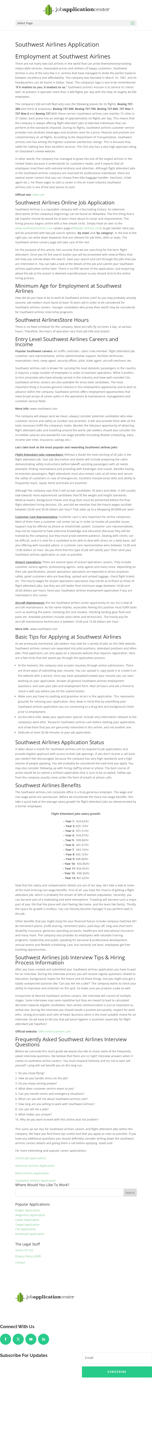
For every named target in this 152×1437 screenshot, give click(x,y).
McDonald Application (30, 1234)
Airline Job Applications (30, 1158)
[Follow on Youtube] (30, 1339)
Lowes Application (27, 1220)
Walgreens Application (30, 1215)
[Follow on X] (18, 1339)
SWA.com (38, 195)
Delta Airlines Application (32, 1173)
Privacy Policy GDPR (28, 1256)
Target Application (27, 1224)
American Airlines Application (35, 1166)
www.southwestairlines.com (33, 228)
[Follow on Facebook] (5, 1339)
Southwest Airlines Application (35, 1180)
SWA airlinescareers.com (54, 1031)
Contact (20, 1262)
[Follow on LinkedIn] (43, 1339)
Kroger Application (27, 1210)
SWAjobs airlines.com (86, 228)
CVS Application (25, 1229)
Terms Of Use (24, 1250)
